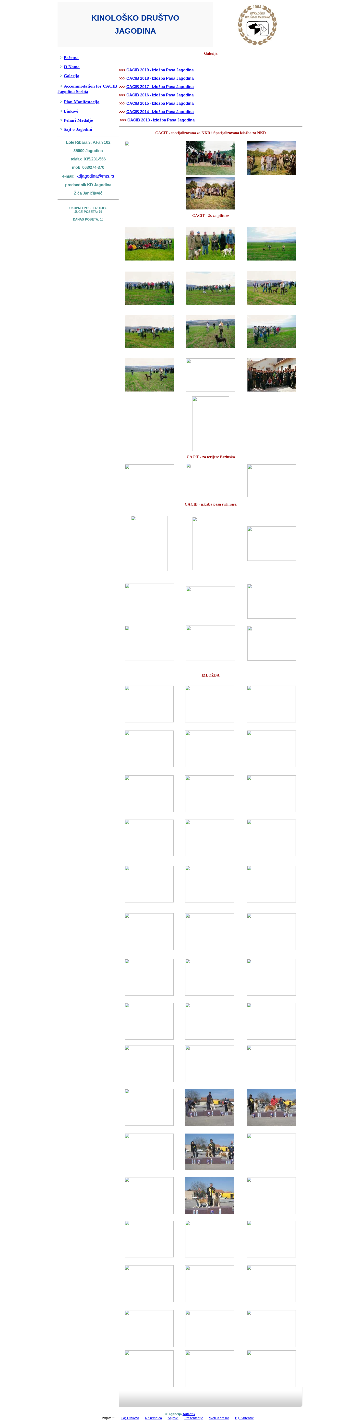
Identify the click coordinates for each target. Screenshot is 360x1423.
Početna (71, 57)
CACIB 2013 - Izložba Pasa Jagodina (161, 120)
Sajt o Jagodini (78, 129)
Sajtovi (173, 1418)
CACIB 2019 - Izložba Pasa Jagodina (160, 70)
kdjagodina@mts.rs (95, 176)
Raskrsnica (153, 1418)
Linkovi (71, 111)
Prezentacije (193, 1418)
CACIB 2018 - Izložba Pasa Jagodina (160, 78)
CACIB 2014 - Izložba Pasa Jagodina (160, 112)
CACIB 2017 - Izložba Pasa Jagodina (160, 87)
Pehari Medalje (78, 120)
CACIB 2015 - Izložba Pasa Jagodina (160, 103)
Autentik (189, 1414)
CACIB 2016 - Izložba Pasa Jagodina (160, 95)
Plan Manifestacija (81, 101)
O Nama (72, 66)
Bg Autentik (244, 1418)
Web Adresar (219, 1418)
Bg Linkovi (130, 1418)
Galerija (71, 75)
